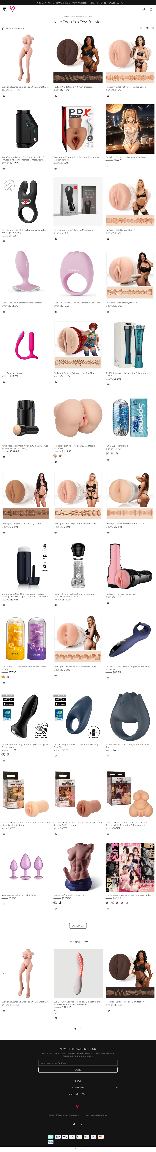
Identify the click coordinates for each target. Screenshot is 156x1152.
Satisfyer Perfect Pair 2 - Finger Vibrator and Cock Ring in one (129, 745)
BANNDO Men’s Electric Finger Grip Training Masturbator (127, 667)
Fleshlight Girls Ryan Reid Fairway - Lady (21, 523)
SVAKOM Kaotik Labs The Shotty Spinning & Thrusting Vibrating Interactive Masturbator (23, 158)
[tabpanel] (26, 984)
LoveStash (12, 9)
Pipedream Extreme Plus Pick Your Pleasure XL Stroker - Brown (76, 158)
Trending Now (78, 941)
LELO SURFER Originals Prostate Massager (22, 302)
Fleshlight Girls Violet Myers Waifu (122, 302)
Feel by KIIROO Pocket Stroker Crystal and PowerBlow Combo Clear (74, 595)
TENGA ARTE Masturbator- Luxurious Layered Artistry (24, 667)
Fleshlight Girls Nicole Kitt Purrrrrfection (72, 87)
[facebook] (74, 1124)
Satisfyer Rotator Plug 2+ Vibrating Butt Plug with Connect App (25, 745)
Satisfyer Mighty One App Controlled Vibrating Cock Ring (76, 745)
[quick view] (55, 95)
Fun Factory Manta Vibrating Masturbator (73, 230)
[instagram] (81, 1124)
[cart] (151, 9)
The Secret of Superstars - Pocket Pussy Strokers (129, 895)
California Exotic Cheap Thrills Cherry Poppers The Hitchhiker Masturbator (26, 823)
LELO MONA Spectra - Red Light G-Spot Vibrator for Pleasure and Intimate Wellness (77, 1003)
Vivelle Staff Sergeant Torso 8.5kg (69, 895)
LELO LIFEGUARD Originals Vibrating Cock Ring (76, 302)
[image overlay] (26, 35)
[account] (143, 9)
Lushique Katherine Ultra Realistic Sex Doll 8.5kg (25, 87)
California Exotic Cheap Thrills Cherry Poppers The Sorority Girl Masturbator (77, 823)
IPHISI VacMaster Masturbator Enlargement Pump (127, 374)
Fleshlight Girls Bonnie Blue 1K (120, 230)
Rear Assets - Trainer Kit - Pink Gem (19, 895)
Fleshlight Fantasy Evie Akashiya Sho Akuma (75, 373)
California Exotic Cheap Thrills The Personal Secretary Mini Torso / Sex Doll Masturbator (126, 823)
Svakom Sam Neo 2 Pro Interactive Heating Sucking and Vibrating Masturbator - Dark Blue (25, 595)
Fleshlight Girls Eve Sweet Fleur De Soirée (126, 87)
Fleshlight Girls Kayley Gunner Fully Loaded (74, 523)
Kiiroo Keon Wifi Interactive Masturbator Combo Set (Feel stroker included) (25, 447)
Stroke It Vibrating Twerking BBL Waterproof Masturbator (75, 447)
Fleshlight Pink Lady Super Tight (121, 594)
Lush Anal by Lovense (12, 373)
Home (66, 17)
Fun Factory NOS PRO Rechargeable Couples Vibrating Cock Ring (24, 231)
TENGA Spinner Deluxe (117, 446)
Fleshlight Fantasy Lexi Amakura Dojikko (125, 157)
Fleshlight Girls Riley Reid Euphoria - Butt (125, 523)
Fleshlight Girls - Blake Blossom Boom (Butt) (74, 666)
